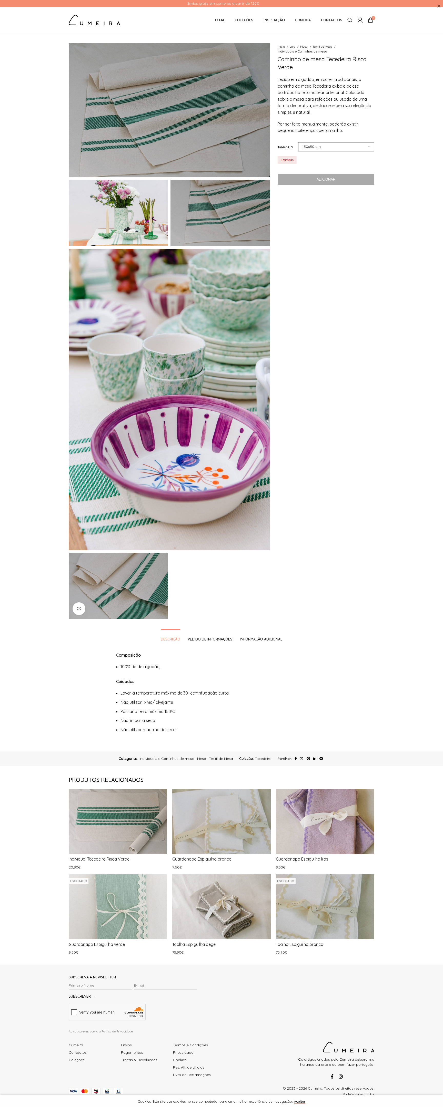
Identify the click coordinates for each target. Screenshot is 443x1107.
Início (282, 46)
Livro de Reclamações (192, 1074)
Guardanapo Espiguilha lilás (302, 859)
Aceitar (299, 1101)
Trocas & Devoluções (139, 1060)
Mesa (304, 46)
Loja (293, 46)
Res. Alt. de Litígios (188, 1067)
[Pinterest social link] (308, 758)
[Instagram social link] (339, 1076)
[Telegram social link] (321, 758)
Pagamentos (132, 1052)
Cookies (180, 1060)
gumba (369, 1094)
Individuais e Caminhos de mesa (302, 51)
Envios (126, 1045)
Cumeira (76, 1045)
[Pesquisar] (350, 20)
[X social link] (301, 758)
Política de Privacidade (117, 1031)
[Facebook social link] (295, 758)
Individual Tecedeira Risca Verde (99, 859)
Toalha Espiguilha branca (299, 944)
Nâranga (354, 1094)
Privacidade (183, 1052)
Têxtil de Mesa (323, 46)
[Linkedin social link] (315, 758)
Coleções (77, 1060)
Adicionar (326, 179)
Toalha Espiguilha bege (194, 944)
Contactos (78, 1052)
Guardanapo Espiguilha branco (201, 859)
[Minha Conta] (360, 20)
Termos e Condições (190, 1045)
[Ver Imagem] (79, 608)
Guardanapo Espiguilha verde (97, 944)
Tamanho (285, 147)
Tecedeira (263, 758)
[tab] (170, 636)
